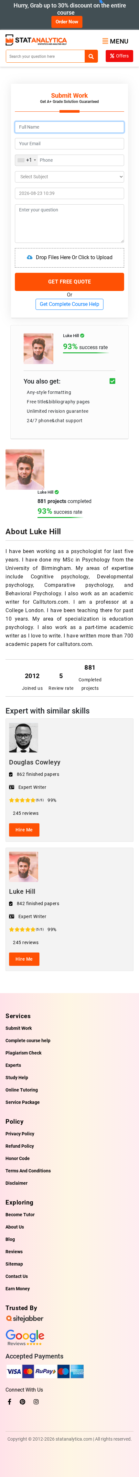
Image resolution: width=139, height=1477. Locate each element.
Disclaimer (16, 1183)
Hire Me (24, 829)
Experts (13, 1065)
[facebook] (9, 1401)
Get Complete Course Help (69, 304)
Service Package (22, 1102)
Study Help (16, 1077)
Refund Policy (19, 1146)
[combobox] (26, 160)
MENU (119, 41)
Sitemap (14, 1264)
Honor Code (17, 1158)
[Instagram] (36, 1401)
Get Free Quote (69, 282)
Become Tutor (20, 1214)
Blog (10, 1239)
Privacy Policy (19, 1133)
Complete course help (27, 1040)
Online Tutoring (21, 1089)
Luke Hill (22, 891)
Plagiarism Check (23, 1052)
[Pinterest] (22, 1401)
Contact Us (16, 1276)
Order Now (67, 22)
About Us (14, 1227)
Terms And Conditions (28, 1170)
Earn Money (17, 1288)
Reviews (14, 1251)
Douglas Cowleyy (35, 762)
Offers (122, 55)
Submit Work (18, 1028)
